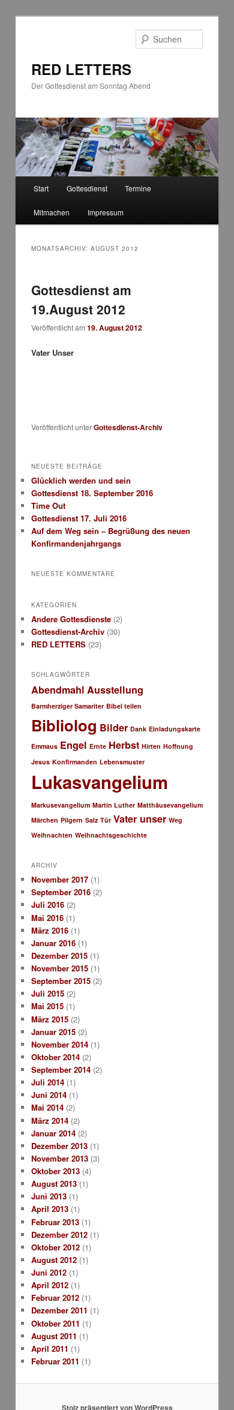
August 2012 (54, 1259)
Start (41, 188)
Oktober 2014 (55, 1057)
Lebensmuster (122, 761)
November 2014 (59, 1044)
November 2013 (59, 1158)
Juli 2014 (47, 1082)
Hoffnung (178, 746)
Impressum (106, 212)
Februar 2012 (55, 1297)
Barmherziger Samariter (67, 705)
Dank (138, 728)
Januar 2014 (53, 1133)
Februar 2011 (55, 1361)
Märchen (44, 819)
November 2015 (59, 968)
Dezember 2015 (59, 955)
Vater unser (139, 819)
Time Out (48, 505)
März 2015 (49, 1019)
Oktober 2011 (55, 1323)
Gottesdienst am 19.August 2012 (81, 299)
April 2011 (49, 1348)
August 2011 (54, 1336)
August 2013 (54, 1183)
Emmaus (44, 746)
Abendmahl (58, 690)
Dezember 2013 (59, 1145)
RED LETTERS (81, 69)
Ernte (97, 746)
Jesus (40, 761)
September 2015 (61, 980)
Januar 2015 (53, 1031)
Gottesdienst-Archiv (128, 427)
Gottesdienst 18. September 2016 (92, 493)
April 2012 (49, 1285)
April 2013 (49, 1208)
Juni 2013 (49, 1196)
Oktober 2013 (55, 1171)
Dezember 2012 (59, 1234)
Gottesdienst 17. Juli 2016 (79, 518)
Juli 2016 (47, 904)
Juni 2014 (49, 1094)
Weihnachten (52, 834)
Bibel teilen (124, 705)
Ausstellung (115, 690)
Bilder (114, 727)
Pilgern (72, 819)
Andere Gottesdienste (71, 619)
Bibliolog (64, 725)
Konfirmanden (74, 761)
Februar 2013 (55, 1222)
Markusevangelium (60, 804)
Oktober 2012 (55, 1247)
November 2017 (59, 879)
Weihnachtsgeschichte (111, 834)
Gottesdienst (87, 188)
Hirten (151, 746)
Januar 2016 (53, 943)
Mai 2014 (47, 1107)
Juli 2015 (47, 993)
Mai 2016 (47, 917)
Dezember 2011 (59, 1310)
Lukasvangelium (99, 781)
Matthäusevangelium (170, 804)
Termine (138, 188)
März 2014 (49, 1120)
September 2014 (61, 1069)
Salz (91, 819)
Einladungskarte (174, 728)
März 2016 (49, 930)
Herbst (124, 745)
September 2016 (61, 892)
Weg (175, 819)
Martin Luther (113, 804)
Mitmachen (52, 212)
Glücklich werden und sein (81, 480)
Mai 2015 (47, 1006)
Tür (105, 819)
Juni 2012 (49, 1272)
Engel (73, 745)
